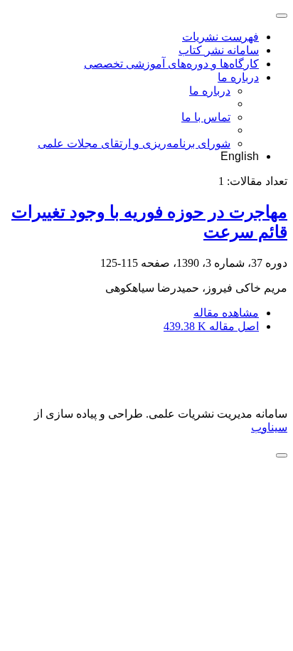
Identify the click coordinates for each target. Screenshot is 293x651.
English (239, 156)
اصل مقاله (211, 326)
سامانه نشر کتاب (219, 50)
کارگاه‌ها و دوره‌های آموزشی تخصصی (171, 64)
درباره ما (238, 77)
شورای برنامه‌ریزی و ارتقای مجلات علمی (134, 143)
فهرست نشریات (220, 37)
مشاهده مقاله (226, 313)
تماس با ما (205, 117)
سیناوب (269, 427)
